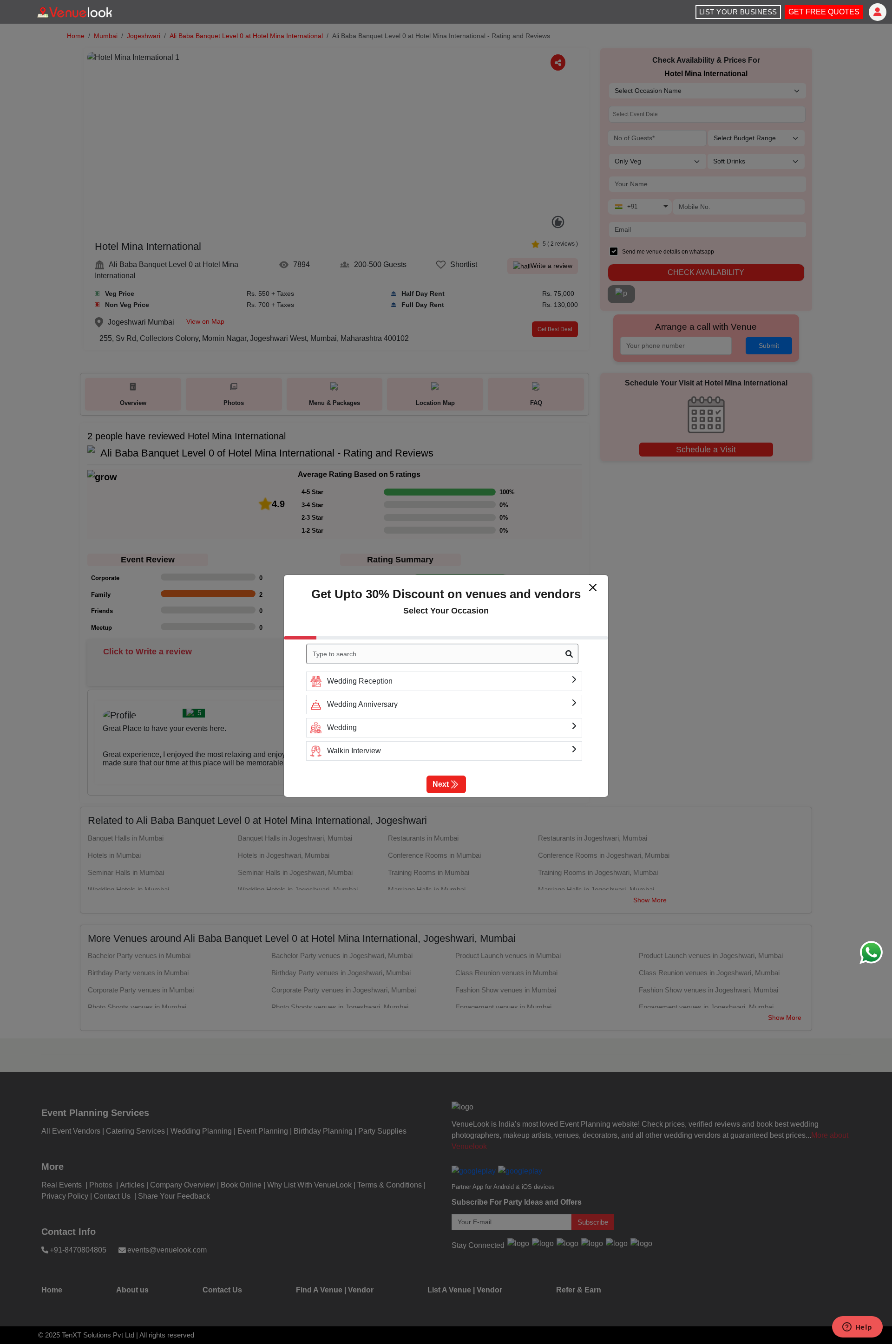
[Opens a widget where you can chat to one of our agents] (857, 1327)
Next (441, 784)
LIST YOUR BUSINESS (738, 12)
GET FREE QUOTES (823, 12)
